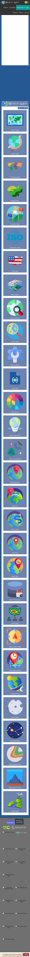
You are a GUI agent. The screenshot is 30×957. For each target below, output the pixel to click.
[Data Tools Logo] (8, 944)
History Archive (19, 821)
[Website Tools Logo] (8, 905)
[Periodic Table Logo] (8, 867)
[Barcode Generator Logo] (8, 892)
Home (15, 12)
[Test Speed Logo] (21, 892)
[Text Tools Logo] (21, 918)
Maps (21, 12)
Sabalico (11, 822)
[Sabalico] (15, 827)
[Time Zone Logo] (8, 854)
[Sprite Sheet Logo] (21, 879)
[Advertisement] (15, 83)
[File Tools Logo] (21, 931)
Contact (12, 7)
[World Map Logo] (21, 833)
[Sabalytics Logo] (8, 837)
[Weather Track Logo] (8, 879)
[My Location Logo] (21, 867)
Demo (27, 12)
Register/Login (23, 7)
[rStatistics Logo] (21, 841)
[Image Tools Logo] (21, 905)
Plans (6, 7)
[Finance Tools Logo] (8, 931)
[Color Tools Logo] (8, 918)
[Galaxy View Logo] (21, 854)
